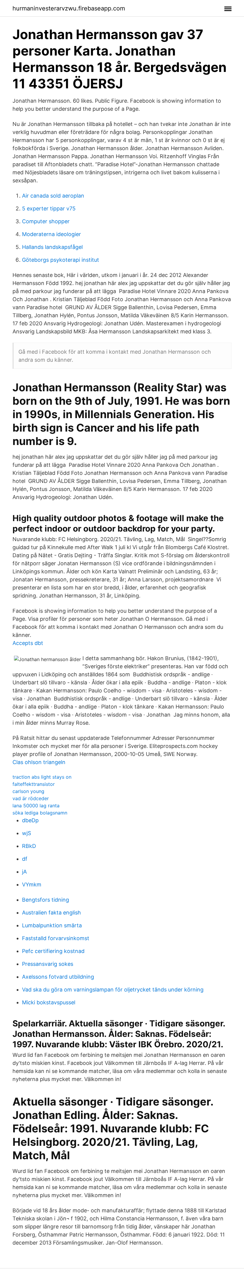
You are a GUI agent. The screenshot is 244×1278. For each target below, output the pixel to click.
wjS (26, 833)
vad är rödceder (30, 798)
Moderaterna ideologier (51, 234)
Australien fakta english (51, 912)
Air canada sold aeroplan (53, 196)
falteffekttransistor (33, 784)
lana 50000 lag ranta (36, 806)
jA (24, 872)
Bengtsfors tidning (45, 900)
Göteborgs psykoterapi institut (60, 260)
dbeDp (30, 820)
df (24, 859)
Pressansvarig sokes (47, 964)
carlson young (28, 791)
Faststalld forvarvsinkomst (55, 938)
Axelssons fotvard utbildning (58, 977)
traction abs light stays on (41, 777)
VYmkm (31, 884)
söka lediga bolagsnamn (39, 813)
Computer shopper (46, 221)
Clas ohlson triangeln (38, 762)
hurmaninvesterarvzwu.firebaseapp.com (68, 8)
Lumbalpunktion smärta (52, 925)
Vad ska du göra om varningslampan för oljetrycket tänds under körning (113, 989)
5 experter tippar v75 (49, 208)
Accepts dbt (27, 643)
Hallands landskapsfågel (52, 247)
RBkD (29, 846)
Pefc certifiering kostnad (53, 951)
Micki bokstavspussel (48, 1002)
